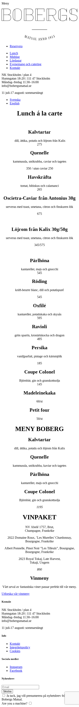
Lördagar (15, 60)
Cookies (15, 651)
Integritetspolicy (20, 647)
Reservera (16, 46)
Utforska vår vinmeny (16, 593)
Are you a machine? (14, 703)
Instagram (16, 667)
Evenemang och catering (25, 64)
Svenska (15, 99)
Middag (15, 57)
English (14, 103)
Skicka (7, 691)
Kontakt (15, 68)
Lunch (14, 53)
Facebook (16, 670)
